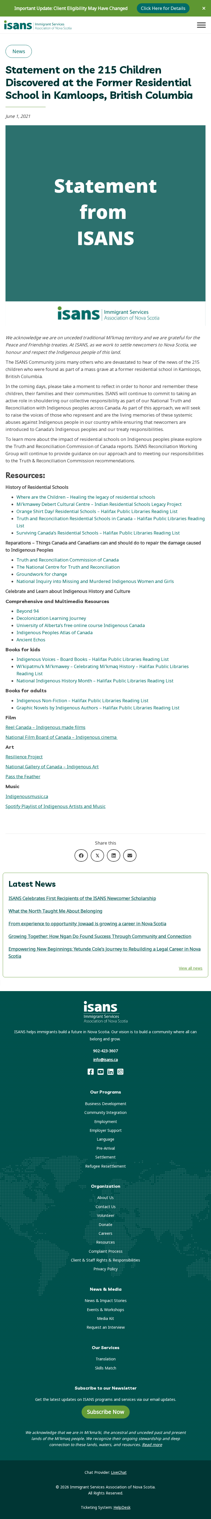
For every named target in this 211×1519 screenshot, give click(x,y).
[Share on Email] (130, 855)
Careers (105, 1233)
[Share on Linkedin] (113, 855)
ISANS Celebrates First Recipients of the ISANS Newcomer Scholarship (82, 898)
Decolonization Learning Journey (51, 618)
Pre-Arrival (105, 1148)
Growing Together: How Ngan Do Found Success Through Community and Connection (100, 936)
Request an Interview (106, 1327)
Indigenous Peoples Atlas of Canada (54, 633)
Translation (106, 1358)
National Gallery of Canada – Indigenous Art (52, 767)
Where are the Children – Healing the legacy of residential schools (85, 497)
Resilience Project (24, 757)
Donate (105, 1224)
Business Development (105, 1103)
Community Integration (105, 1112)
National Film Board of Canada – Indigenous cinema (61, 737)
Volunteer (105, 1215)
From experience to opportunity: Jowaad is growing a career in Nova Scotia (87, 924)
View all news (190, 968)
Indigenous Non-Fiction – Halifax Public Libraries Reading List (82, 701)
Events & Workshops (105, 1309)
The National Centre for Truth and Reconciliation (68, 567)
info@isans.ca (105, 1059)
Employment (105, 1121)
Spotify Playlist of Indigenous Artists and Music (55, 806)
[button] (204, 8)
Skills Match (105, 1368)
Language (105, 1139)
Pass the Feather (22, 777)
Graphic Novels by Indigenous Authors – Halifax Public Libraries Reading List (98, 708)
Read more (152, 1444)
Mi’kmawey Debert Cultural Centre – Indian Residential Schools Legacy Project (99, 504)
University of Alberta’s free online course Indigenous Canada (80, 625)
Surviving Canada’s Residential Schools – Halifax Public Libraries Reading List (98, 533)
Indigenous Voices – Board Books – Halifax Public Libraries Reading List (92, 659)
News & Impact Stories (106, 1300)
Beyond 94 (27, 611)
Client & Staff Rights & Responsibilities (105, 1260)
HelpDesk (122, 1507)
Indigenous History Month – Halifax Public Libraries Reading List (104, 681)
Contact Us (106, 1206)
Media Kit (105, 1318)
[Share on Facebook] (81, 855)
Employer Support (106, 1130)
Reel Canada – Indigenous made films (45, 727)
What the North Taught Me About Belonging (55, 911)
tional (29, 681)
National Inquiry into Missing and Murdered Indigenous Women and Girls (95, 581)
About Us (105, 1197)
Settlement (105, 1157)
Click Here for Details (163, 8)
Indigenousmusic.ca (26, 796)
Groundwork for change (41, 574)
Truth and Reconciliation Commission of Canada (67, 560)
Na (19, 681)
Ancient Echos (30, 640)
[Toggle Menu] (201, 25)
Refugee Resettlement (105, 1166)
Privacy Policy (105, 1268)
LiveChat (119, 1472)
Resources (105, 1242)
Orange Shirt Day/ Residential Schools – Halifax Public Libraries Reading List (97, 511)
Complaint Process (106, 1251)
